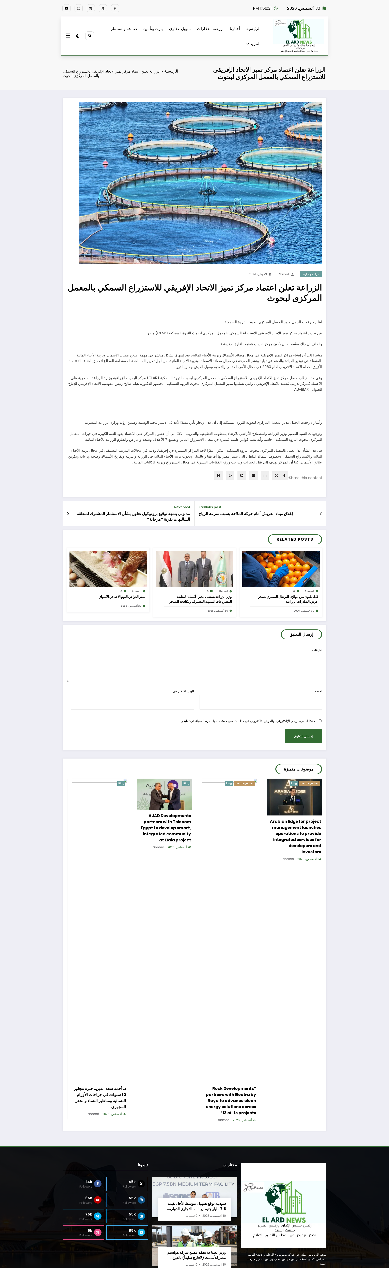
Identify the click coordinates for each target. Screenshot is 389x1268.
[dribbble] (91, 8)
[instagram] (79, 8)
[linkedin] (265, 475)
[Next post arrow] (68, 513)
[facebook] (284, 475)
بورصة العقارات (210, 28)
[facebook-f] (115, 8)
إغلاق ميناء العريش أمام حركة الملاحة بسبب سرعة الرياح (246, 513)
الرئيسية (253, 28)
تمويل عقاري (180, 28)
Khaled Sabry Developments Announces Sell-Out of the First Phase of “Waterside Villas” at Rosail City (297, 1104)
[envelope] (253, 475)
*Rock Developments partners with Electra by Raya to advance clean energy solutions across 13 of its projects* (166, 1101)
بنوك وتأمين (153, 28)
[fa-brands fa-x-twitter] (103, 8)
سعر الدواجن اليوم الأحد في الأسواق (122, 596)
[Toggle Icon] (68, 36)
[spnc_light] (77, 36)
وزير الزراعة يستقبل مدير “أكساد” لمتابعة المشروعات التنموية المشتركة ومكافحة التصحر (200, 599)
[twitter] (276, 475)
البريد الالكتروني (183, 691)
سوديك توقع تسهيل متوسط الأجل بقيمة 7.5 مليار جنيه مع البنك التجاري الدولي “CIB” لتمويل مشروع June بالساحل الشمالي (197, 1212)
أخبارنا (235, 28)
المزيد (255, 43)
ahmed (284, 274)
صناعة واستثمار (124, 28)
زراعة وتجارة (311, 274)
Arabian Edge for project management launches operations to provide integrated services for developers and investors (230, 837)
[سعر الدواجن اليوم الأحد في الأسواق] (108, 568)
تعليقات (317, 650)
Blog (121, 783)
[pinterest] (241, 475)
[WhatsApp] (230, 475)
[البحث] (89, 35)
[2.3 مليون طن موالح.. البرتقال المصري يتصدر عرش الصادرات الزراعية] (281, 568)
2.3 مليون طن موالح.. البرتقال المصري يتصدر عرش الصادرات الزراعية (288, 599)
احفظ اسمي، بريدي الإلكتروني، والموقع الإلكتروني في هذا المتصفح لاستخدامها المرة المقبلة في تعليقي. (248, 721)
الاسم (318, 691)
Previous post (210, 507)
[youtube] (66, 8)
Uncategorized (179, 783)
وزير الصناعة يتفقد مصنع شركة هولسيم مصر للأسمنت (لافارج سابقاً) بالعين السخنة (196, 1261)
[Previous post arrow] (321, 513)
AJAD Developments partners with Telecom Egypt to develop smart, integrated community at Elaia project (101, 828)
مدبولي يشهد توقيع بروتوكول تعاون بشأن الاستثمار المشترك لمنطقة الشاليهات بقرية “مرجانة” (133, 516)
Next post (182, 507)
